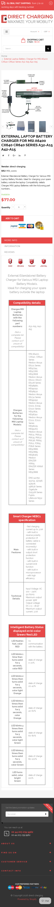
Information (12, 246)
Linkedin (19, 155)
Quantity (5, 207)
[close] (51, 3)
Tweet (3, 155)
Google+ (14, 155)
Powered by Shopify (27, 899)
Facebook (9, 155)
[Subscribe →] (46, 814)
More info (10, 240)
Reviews (9, 252)
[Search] (48, 49)
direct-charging (17, 166)
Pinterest (25, 155)
